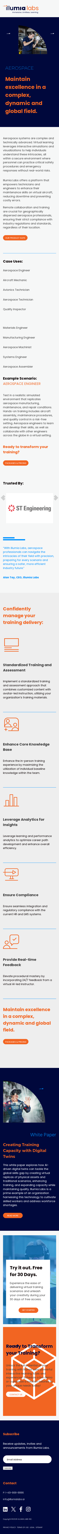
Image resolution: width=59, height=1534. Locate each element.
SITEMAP (39, 1527)
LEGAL (32, 1527)
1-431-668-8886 (14, 1493)
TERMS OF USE (23, 1527)
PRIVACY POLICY (9, 1527)
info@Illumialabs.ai (14, 1499)
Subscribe (8, 1468)
